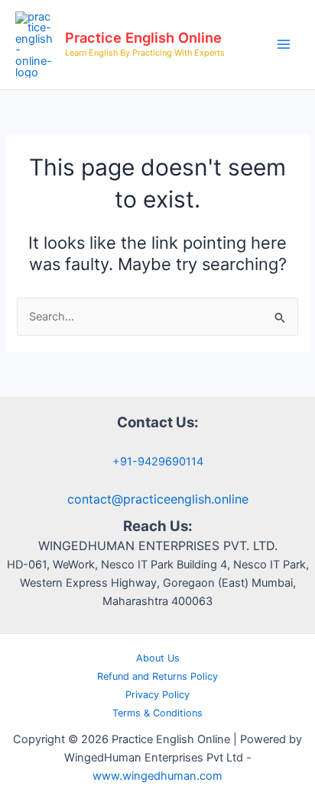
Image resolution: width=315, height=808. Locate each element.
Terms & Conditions (157, 713)
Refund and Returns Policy (157, 676)
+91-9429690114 (157, 461)
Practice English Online (143, 37)
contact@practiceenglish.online (157, 499)
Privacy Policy (157, 694)
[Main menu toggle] (284, 44)
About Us (158, 658)
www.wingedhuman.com (157, 776)
